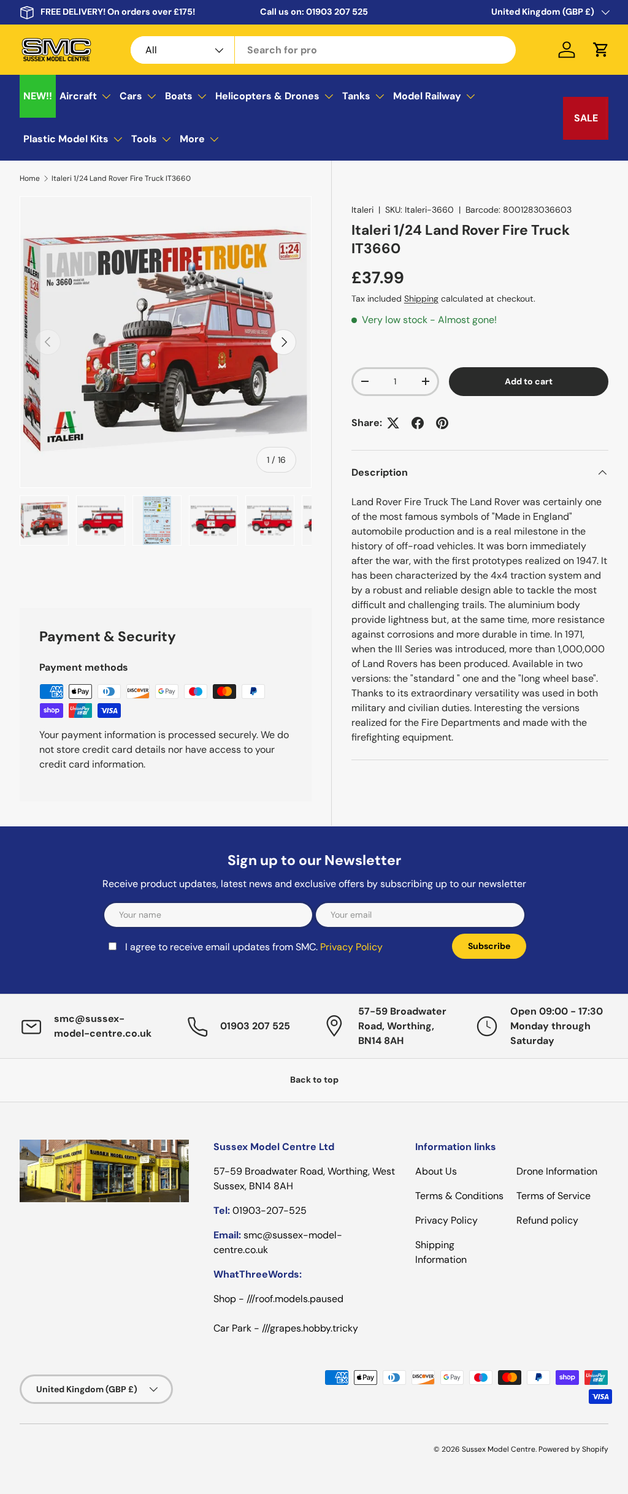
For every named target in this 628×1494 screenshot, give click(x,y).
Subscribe (410, 811)
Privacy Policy (213, 820)
